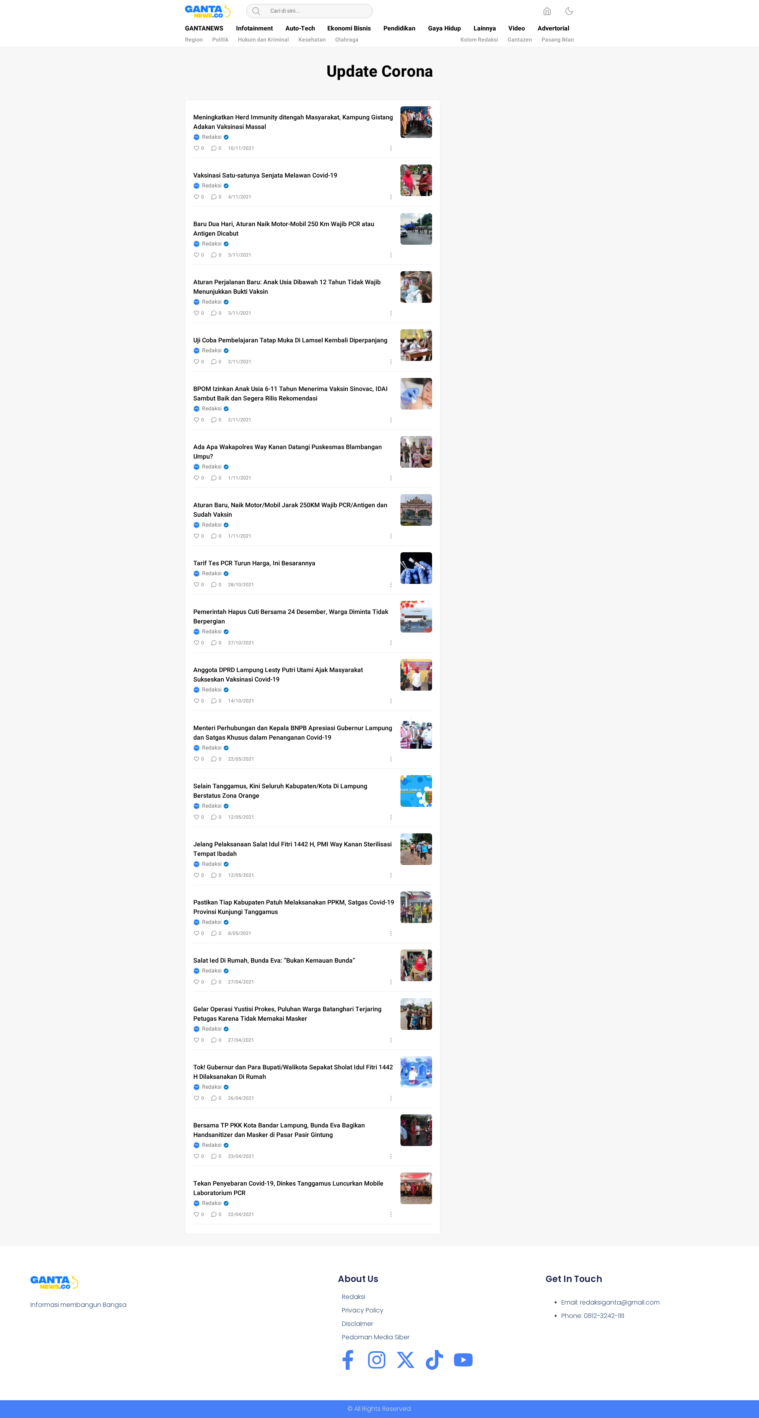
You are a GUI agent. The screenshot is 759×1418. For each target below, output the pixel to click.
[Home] (547, 11)
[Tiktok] (434, 1360)
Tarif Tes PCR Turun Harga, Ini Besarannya (254, 563)
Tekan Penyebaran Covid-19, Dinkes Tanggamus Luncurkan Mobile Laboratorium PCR (288, 1188)
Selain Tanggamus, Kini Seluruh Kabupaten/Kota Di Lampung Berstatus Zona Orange (280, 791)
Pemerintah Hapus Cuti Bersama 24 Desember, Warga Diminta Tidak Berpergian (290, 616)
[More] (391, 148)
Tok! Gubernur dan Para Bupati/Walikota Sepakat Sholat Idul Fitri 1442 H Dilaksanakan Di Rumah (293, 1072)
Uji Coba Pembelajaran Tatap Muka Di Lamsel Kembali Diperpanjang (290, 340)
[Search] (256, 11)
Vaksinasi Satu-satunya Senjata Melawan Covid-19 (265, 175)
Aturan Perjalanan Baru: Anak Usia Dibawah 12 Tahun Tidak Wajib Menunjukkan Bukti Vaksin (287, 287)
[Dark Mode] (569, 11)
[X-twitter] (405, 1360)
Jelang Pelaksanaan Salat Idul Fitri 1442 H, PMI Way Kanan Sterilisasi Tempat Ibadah (292, 849)
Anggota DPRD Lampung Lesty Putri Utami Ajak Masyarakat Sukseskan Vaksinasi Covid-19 (278, 674)
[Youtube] (463, 1360)
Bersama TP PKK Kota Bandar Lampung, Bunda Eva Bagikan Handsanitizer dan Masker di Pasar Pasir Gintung (279, 1130)
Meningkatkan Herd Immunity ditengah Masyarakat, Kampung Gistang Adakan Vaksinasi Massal (293, 122)
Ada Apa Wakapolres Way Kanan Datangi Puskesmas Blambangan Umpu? (287, 451)
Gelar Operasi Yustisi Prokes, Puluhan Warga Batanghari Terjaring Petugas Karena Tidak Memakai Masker (287, 1013)
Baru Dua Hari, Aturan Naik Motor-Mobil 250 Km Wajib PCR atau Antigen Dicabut (283, 228)
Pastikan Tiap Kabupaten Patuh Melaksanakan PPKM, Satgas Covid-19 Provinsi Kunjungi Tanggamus (293, 907)
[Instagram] (377, 1360)
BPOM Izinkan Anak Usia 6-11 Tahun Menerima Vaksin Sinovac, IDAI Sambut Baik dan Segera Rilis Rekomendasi (290, 393)
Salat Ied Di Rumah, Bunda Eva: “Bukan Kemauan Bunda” (274, 960)
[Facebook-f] (348, 1360)
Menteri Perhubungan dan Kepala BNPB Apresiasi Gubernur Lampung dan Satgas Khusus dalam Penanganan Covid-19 (292, 732)
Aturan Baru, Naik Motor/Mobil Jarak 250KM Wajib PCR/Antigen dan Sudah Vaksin (290, 509)
